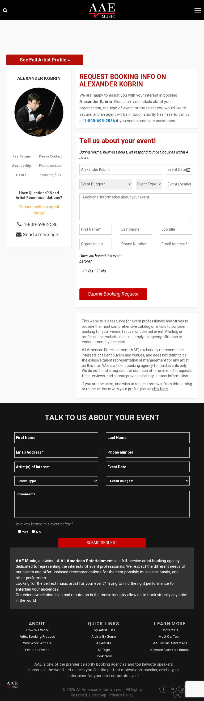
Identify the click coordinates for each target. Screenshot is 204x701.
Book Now (104, 656)
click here (160, 389)
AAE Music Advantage (170, 643)
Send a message (40, 234)
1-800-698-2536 (41, 224)
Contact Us (170, 630)
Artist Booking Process (37, 636)
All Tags (103, 650)
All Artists (103, 643)
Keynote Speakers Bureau (170, 650)
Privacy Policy (121, 695)
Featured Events (37, 650)
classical (46, 175)
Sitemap (99, 695)
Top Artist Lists (103, 630)
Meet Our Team (170, 636)
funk (58, 175)
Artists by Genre (103, 636)
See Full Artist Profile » (45, 60)
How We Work (37, 630)
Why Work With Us (37, 643)
